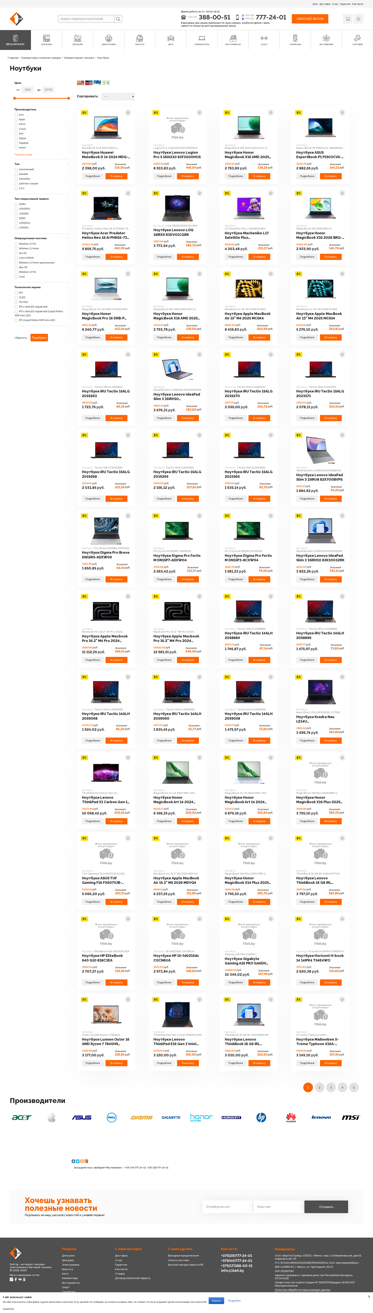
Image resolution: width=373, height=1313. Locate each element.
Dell (20, 133)
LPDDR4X (24, 223)
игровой (23, 174)
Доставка (324, 4)
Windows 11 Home (28, 248)
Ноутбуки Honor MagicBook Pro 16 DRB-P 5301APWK (103, 316)
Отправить (326, 1206)
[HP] (261, 1117)
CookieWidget (8, 1309)
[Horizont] (231, 1117)
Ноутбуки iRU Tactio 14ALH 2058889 (249, 635)
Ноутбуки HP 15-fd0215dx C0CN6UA (176, 958)
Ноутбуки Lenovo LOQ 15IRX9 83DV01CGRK (173, 232)
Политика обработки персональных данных (302, 1289)
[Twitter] (77, 1161)
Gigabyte (23, 143)
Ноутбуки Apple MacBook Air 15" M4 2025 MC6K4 (247, 316)
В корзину (116, 176)
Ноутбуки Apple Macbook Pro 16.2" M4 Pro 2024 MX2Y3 (176, 638)
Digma (22, 138)
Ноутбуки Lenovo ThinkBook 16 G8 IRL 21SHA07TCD (313, 880)
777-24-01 (271, 17)
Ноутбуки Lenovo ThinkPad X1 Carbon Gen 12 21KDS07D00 (106, 799)
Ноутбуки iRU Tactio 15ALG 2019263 (106, 393)
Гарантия (345, 4)
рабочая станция (28, 183)
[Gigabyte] (171, 1117)
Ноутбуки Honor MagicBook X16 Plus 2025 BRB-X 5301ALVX (318, 799)
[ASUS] (82, 1117)
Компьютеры (70, 1278)
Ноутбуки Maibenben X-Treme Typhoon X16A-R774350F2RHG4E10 (317, 1041)
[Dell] (111, 1117)
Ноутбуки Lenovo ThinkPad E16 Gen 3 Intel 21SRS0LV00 (174, 1041)
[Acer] (22, 1117)
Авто (65, 1273)
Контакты (357, 4)
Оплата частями (178, 1260)
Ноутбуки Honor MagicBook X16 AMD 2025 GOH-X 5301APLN (247, 154)
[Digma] (142, 1117)
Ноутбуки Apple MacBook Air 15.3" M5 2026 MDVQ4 (176, 880)
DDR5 (22, 218)
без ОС (22, 253)
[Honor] (201, 1117)
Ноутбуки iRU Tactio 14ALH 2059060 (177, 716)
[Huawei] (291, 1117)
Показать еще (23, 154)
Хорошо (216, 1300)
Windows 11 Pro (27, 243)
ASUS (21, 124)
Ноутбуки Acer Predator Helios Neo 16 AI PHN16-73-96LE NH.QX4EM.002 (105, 235)
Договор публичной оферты (132, 1278)
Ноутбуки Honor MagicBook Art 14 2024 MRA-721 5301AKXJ (245, 799)
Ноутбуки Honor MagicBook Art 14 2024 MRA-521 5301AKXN (173, 799)
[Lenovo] (321, 1117)
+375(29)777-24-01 (236, 1256)
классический (26, 169)
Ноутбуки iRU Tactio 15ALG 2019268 (106, 474)
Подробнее (92, 176)
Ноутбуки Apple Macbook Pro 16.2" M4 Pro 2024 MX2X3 (105, 638)
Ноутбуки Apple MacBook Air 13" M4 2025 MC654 (319, 316)
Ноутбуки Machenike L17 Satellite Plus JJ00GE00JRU (247, 235)
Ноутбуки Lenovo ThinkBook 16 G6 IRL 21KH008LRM (242, 1041)
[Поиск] (118, 19)
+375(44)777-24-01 (236, 1261)
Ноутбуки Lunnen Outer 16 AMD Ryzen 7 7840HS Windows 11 (105, 1041)
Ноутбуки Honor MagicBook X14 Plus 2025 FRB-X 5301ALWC (247, 880)
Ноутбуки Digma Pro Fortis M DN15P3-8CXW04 (248, 558)
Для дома (68, 1260)
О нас (335, 4)
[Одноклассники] (82, 1161)
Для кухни (68, 1255)
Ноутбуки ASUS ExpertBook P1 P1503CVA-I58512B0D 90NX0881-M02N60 (319, 154)
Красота (67, 1269)
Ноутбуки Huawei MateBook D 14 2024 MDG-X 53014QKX (105, 154)
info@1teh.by (232, 1271)
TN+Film (23, 302)
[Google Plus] (86, 1161)
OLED (21, 297)
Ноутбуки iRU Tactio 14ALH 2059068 (106, 716)
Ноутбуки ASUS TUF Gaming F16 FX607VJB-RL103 (102, 880)
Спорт (66, 1287)
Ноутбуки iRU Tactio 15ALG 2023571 (320, 393)
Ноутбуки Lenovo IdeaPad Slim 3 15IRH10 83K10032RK (320, 558)
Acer (21, 114)
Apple (21, 119)
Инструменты (71, 1282)
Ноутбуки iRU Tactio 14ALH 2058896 (320, 635)
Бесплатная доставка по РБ (185, 1264)
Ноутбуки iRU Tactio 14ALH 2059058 (249, 716)
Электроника (70, 1264)
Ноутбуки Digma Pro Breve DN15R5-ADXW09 (106, 554)
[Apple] (52, 1117)
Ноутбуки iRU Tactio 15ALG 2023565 (249, 474)
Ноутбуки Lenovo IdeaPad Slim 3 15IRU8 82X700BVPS (319, 477)
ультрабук (24, 178)
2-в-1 (21, 188)
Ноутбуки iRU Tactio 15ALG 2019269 (177, 474)
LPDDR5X (24, 208)
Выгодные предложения (183, 1255)
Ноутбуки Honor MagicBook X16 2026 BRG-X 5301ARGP (320, 235)
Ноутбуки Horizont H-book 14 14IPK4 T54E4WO (320, 958)
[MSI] (351, 1117)
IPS (20, 292)
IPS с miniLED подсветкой (32, 306)
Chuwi (22, 129)
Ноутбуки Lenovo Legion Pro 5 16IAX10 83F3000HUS (177, 154)
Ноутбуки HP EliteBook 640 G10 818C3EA (102, 958)
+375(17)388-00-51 (237, 1266)
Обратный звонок (310, 18)
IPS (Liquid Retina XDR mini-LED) (36, 320)
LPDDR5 (23, 213)
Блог (315, 4)
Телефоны (69, 1291)
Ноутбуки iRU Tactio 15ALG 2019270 (249, 393)
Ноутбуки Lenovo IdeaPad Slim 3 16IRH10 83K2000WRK (176, 396)
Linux (21, 276)
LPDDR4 (23, 227)
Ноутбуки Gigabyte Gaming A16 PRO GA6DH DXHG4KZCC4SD (245, 961)
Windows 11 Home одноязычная (36, 262)
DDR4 (22, 204)
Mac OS (22, 267)
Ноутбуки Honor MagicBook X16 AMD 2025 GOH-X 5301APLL (175, 316)
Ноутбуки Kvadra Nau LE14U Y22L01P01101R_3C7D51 (317, 719)
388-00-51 (214, 17)
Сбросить (21, 337)
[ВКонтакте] (73, 1161)
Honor (22, 147)
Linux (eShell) (26, 257)
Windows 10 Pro (27, 272)
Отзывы (120, 1273)
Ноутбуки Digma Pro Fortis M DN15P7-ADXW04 (176, 558)
